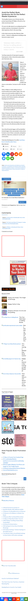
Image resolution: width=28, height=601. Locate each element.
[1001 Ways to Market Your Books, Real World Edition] (18, 284)
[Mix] (20, 154)
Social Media (8, 193)
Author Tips (21, 189)
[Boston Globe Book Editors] (8, 440)
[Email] (12, 158)
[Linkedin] (8, 154)
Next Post (21, 202)
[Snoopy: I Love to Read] (8, 427)
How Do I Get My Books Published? (10, 578)
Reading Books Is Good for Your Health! (11, 587)
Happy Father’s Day (14, 304)
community (4, 166)
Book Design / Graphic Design (10, 191)
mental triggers (21, 166)
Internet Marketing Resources (10, 470)
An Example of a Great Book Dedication (13, 197)
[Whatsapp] (8, 158)
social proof (17, 169)
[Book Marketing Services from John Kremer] (8, 401)
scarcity (3, 169)
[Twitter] (4, 158)
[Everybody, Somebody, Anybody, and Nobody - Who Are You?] (20, 401)
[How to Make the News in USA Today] (20, 427)
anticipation (17, 165)
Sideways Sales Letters (10, 169)
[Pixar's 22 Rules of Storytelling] (20, 440)
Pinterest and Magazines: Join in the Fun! (13, 205)
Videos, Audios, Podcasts (17, 193)
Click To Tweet (19, 51)
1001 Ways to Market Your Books (11, 189)
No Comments (5, 199)
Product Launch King (15, 167)
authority (22, 165)
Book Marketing (20, 191)
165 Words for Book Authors (10, 524)
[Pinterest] (12, 154)
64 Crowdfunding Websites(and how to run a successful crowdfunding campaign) (13, 460)
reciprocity (23, 167)
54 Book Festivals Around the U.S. (11, 507)
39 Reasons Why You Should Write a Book (13, 517)
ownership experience (6, 167)
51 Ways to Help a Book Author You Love (13, 518)
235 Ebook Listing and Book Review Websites (14, 468)
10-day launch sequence (9, 165)
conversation (10, 166)
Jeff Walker (15, 166)
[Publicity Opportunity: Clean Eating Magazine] (8, 414)
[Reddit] (16, 154)
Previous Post (7, 179)
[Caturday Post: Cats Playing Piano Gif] (20, 414)
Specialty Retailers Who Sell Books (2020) (13, 509)
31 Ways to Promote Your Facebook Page (13, 457)
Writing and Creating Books (14, 195)
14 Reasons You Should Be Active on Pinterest (14, 511)
